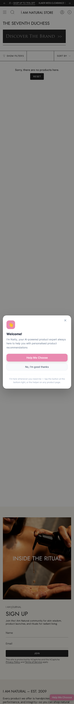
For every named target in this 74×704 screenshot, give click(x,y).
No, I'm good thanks (37, 366)
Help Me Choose (37, 357)
